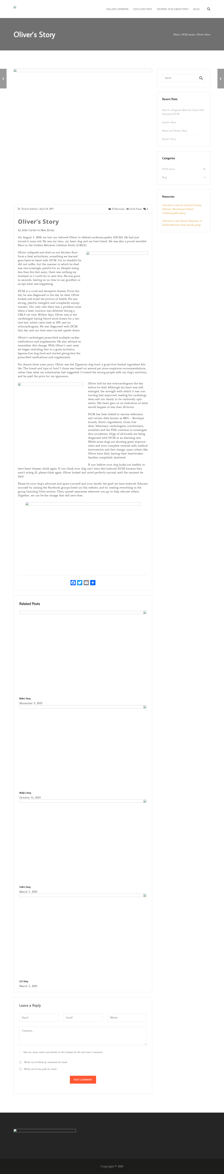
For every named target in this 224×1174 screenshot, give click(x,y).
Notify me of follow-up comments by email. (45, 1062)
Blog (164, 177)
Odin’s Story (25, 886)
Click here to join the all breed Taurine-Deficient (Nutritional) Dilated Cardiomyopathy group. (182, 209)
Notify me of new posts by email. (40, 1069)
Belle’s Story (25, 698)
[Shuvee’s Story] (220, 78)
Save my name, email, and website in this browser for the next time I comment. (63, 1052)
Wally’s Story (25, 792)
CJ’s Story (23, 981)
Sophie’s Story (169, 122)
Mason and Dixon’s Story (174, 130)
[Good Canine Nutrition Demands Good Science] (3, 78)
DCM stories (118, 209)
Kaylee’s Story (169, 139)
